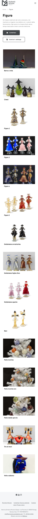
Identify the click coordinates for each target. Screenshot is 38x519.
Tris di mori (8, 447)
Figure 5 (7, 215)
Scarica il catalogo (15, 39)
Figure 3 (7, 157)
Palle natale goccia (11, 418)
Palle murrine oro (10, 389)
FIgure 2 (7, 128)
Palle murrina (9, 360)
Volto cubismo (9, 475)
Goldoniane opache (10, 302)
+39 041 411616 (29, 514)
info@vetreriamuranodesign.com (14, 514)
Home (4, 9)
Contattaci (12, 32)
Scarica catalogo (24, 502)
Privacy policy (21, 505)
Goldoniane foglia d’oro (12, 273)
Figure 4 (7, 186)
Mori (5, 331)
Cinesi (6, 99)
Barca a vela (8, 70)
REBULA (24, 516)
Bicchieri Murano (7, 502)
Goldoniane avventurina (12, 244)
